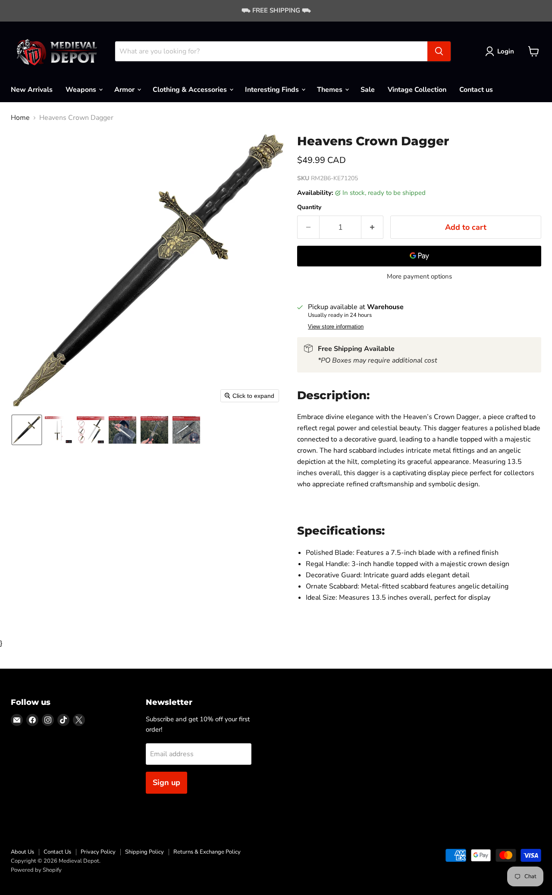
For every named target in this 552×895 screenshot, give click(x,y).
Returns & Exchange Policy (207, 852)
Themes (330, 89)
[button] (501, 51)
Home (20, 118)
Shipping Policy (144, 852)
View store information (336, 327)
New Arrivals (32, 89)
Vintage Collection (417, 89)
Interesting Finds (273, 89)
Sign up (166, 782)
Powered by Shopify (36, 870)
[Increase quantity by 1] (372, 227)
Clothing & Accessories (191, 89)
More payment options (419, 276)
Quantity (309, 207)
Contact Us (57, 852)
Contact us (476, 89)
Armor (125, 89)
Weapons (82, 89)
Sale (368, 89)
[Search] (439, 51)
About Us (22, 852)
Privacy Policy (98, 852)
